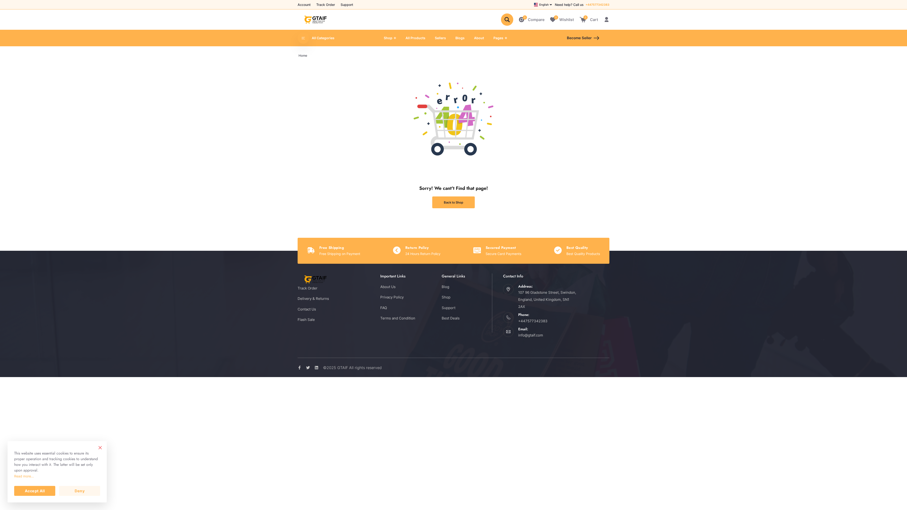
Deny (80, 491)
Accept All (35, 491)
